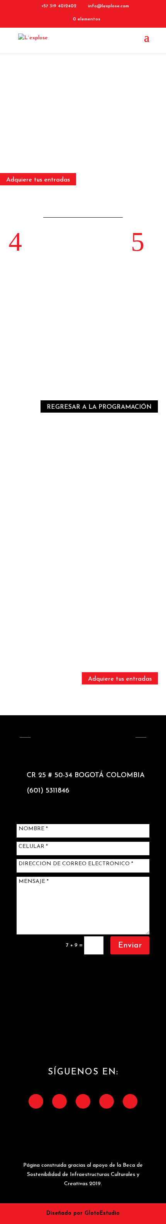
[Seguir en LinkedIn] (106, 1101)
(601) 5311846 (48, 791)
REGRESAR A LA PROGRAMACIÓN (99, 407)
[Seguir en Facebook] (36, 1101)
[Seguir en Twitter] (59, 1101)
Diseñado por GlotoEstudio (83, 1213)
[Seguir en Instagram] (83, 1101)
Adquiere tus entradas (38, 180)
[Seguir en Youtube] (130, 1101)
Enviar (130, 945)
